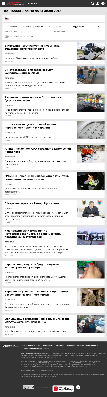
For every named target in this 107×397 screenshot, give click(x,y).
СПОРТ (7, 167)
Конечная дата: (60, 32)
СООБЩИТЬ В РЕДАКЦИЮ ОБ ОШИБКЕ (35, 348)
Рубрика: (57, 27)
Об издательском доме (30, 345)
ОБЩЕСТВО (9, 61)
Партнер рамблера (43, 387)
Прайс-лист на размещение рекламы (82, 345)
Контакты (60, 345)
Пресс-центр (48, 345)
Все (7, 18)
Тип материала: (11, 27)
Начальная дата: (11, 32)
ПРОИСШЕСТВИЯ (10, 88)
